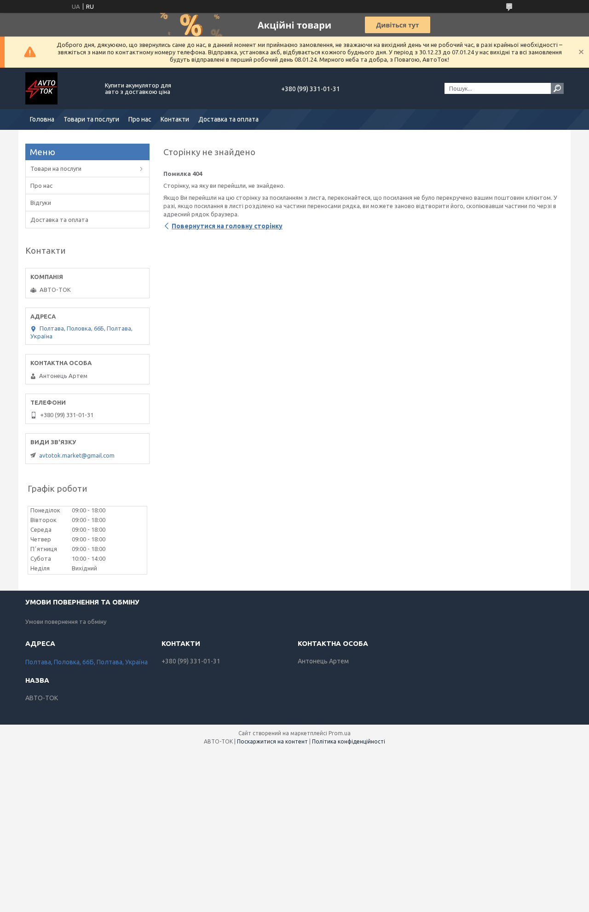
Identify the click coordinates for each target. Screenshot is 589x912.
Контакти (175, 119)
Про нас (139, 119)
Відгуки (40, 202)
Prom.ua (340, 733)
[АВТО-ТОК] (59, 88)
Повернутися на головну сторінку (227, 226)
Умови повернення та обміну (65, 621)
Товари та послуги (91, 119)
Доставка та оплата (228, 119)
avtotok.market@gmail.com (77, 455)
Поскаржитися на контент (272, 741)
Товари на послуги (55, 168)
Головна (42, 119)
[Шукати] (557, 88)
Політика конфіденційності (348, 741)
